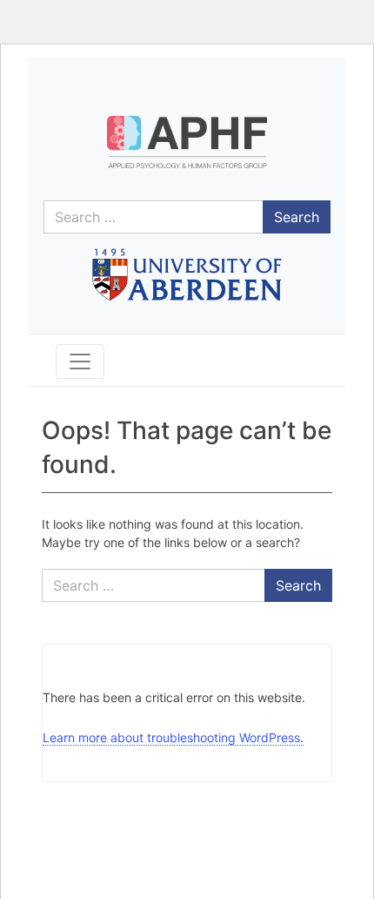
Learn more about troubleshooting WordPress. (173, 737)
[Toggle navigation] (80, 361)
